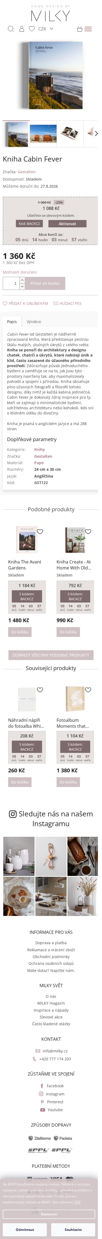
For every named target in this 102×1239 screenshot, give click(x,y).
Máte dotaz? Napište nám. (49, 966)
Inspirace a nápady (49, 1005)
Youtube (53, 1105)
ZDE (78, 1202)
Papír (39, 464)
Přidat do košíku (45, 280)
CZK (42, 29)
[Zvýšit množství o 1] (22, 277)
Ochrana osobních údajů (49, 959)
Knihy (39, 451)
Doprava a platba (49, 938)
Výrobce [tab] (34, 318)
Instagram (53, 1089)
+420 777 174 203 (53, 1054)
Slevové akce (49, 1012)
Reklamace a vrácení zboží (49, 945)
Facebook (53, 1081)
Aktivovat (65, 220)
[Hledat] (10, 28)
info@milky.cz (53, 1046)
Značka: (19, 168)
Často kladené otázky (49, 1019)
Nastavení (49, 1214)
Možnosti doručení (20, 268)
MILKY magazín (49, 999)
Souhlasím (73, 1229)
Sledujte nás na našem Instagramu (54, 818)
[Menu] (88, 28)
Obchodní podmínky (48, 952)
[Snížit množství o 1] (22, 283)
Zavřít (32, 295)
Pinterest (53, 1097)
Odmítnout (25, 1229)
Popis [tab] (12, 318)
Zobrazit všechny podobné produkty (49, 655)
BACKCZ (27, 220)
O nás (49, 992)
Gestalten (43, 458)
